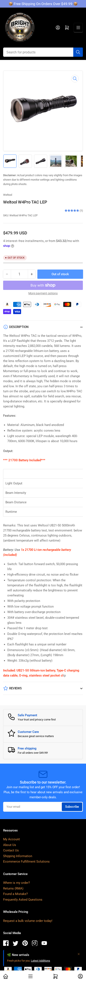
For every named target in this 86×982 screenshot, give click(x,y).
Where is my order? (16, 883)
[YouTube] (44, 943)
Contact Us (11, 850)
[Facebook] (6, 943)
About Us (9, 845)
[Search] (78, 52)
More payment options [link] (43, 293)
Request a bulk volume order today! (27, 921)
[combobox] (43, 52)
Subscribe (72, 807)
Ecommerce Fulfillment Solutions (26, 861)
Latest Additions (40, 960)
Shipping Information (17, 856)
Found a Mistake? (15, 894)
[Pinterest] (25, 943)
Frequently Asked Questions (22, 899)
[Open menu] (78, 27)
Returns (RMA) (13, 888)
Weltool (7, 194)
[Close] (78, 954)
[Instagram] (34, 943)
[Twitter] (15, 943)
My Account (11, 839)
